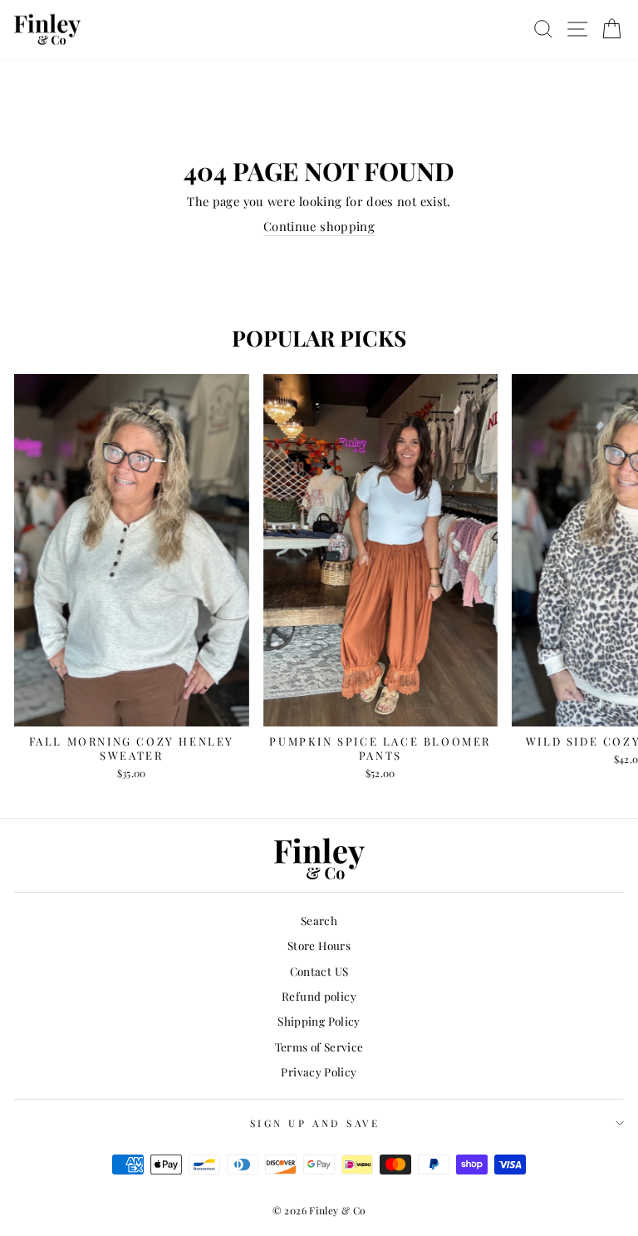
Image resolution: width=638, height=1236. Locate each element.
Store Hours (319, 945)
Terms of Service (319, 1046)
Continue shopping (319, 226)
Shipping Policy (319, 1020)
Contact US (319, 970)
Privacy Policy (318, 1071)
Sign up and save (315, 1123)
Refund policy (319, 995)
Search (319, 920)
